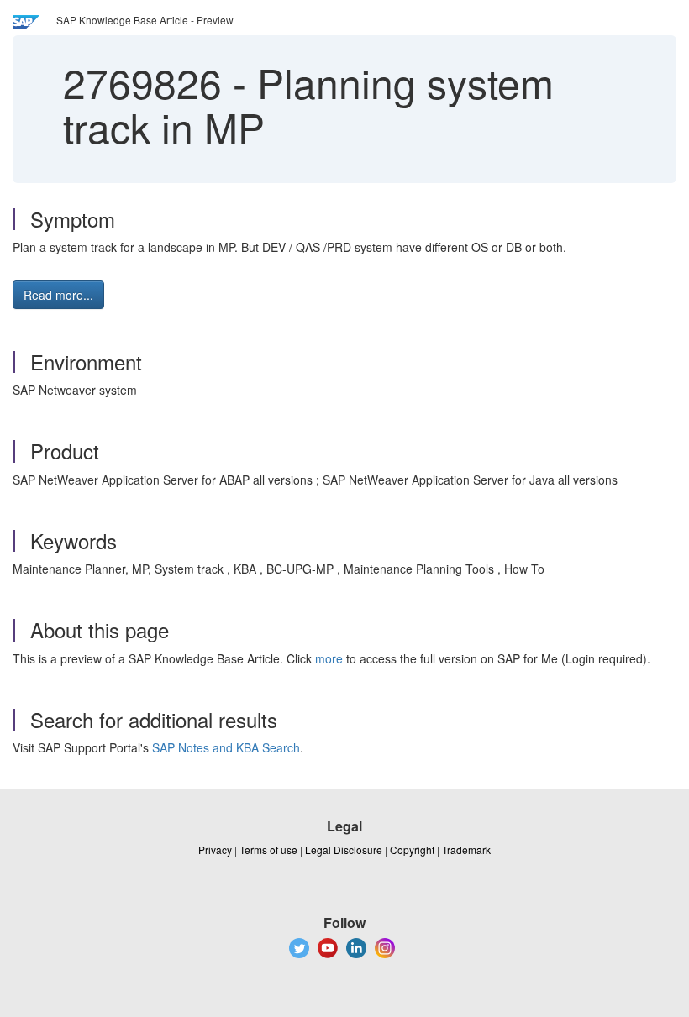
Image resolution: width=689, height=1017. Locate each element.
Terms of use (268, 849)
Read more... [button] (58, 294)
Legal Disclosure (343, 849)
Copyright (412, 849)
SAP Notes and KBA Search (226, 747)
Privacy (215, 849)
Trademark (466, 849)
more (329, 658)
